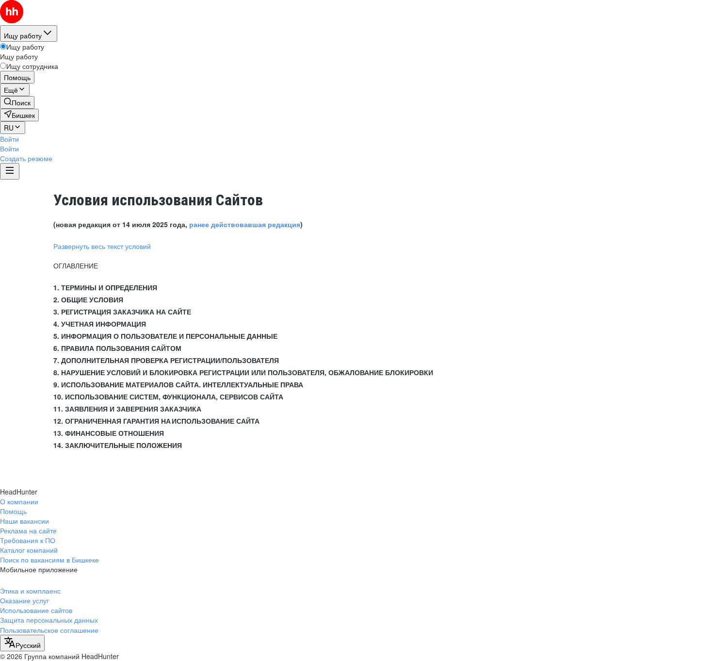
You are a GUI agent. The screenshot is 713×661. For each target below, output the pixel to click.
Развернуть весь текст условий (102, 246)
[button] (9, 139)
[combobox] (22, 643)
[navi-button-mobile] (9, 171)
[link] (17, 102)
